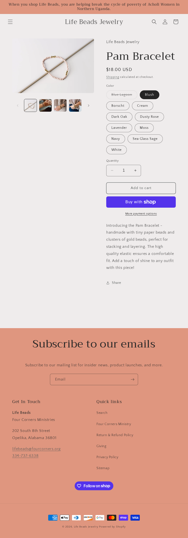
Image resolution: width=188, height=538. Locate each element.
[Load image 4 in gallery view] (75, 105)
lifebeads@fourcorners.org (36, 449)
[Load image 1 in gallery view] (30, 105)
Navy (115, 139)
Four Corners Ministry (113, 424)
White (116, 150)
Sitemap (102, 468)
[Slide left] (17, 105)
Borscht (117, 106)
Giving (101, 446)
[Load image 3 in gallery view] (60, 105)
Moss (144, 128)
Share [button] (116, 283)
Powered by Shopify (112, 526)
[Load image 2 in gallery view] (45, 105)
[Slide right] (88, 105)
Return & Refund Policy (114, 435)
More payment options (141, 213)
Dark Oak (119, 117)
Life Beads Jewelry (86, 526)
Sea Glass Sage (145, 139)
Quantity (112, 160)
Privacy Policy (107, 457)
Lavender (119, 128)
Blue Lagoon (124, 96)
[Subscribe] (132, 379)
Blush (149, 95)
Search (102, 413)
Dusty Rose (149, 117)
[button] (10, 21)
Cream (142, 106)
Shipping (112, 77)
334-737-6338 (25, 456)
